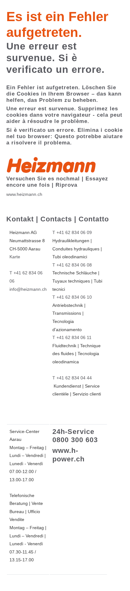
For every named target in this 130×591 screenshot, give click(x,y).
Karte (14, 256)
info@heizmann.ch (28, 289)
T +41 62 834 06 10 (72, 297)
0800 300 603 (75, 440)
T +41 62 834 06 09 (72, 232)
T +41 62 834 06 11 (72, 337)
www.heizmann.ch (24, 194)
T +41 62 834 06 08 (72, 264)
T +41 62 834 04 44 (72, 377)
